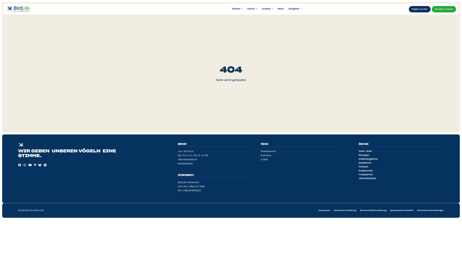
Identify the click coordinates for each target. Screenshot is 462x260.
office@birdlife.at (187, 159)
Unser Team (365, 151)
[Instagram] (24, 165)
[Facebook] (19, 165)
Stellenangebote (368, 159)
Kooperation (366, 171)
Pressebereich (268, 151)
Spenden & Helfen (444, 9)
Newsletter (365, 163)
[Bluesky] (39, 165)
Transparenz (366, 175)
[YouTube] (30, 165)
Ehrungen (364, 155)
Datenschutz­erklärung (345, 210)
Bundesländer (185, 163)
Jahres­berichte (367, 178)
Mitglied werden (420, 9)
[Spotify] (45, 165)
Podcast (363, 167)
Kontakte (266, 155)
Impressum (324, 210)
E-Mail (264, 159)
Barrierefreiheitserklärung (373, 210)
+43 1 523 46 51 (185, 151)
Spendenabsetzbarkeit (402, 210)
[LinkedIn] (35, 165)
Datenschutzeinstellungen (430, 210)
